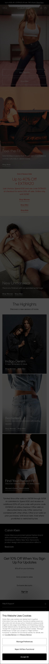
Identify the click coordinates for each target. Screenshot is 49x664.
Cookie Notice (10, 635)
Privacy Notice (26, 635)
